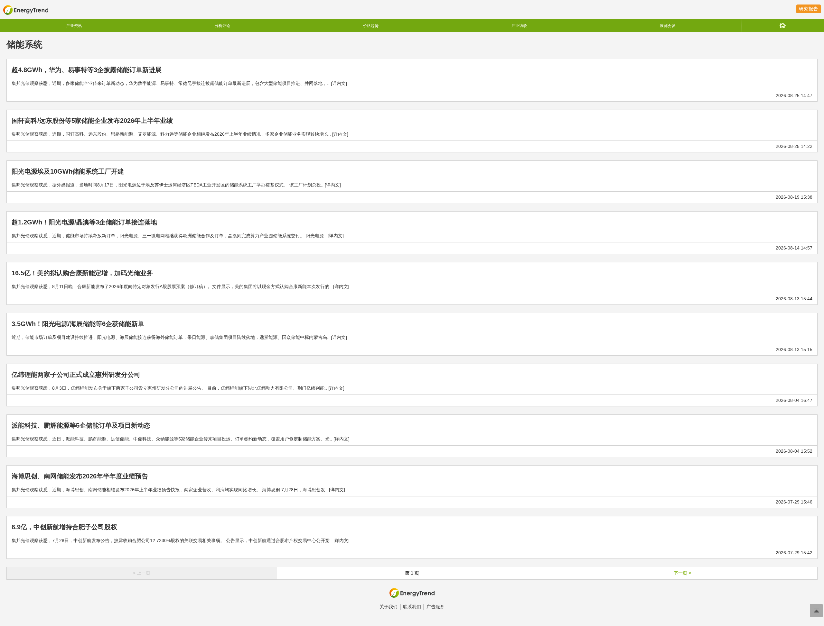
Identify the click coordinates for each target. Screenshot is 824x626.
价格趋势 (371, 25)
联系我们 (412, 606)
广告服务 (435, 606)
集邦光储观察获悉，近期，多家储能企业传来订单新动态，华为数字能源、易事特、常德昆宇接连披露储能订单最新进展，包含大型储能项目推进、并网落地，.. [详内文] (179, 83)
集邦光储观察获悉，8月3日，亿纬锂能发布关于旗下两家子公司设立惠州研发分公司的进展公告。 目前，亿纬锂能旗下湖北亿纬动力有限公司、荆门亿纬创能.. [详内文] (178, 388)
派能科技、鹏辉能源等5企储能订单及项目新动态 (81, 425)
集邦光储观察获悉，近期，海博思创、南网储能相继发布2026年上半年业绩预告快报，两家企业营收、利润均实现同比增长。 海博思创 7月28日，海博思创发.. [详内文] (178, 489)
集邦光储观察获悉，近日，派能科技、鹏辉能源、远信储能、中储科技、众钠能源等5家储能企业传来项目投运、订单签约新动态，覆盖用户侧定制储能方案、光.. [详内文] (181, 438)
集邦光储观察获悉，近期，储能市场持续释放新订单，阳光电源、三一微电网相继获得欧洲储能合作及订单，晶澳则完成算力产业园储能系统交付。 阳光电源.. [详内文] (178, 235)
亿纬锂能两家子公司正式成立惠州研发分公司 (76, 374)
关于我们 (388, 606)
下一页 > (682, 573)
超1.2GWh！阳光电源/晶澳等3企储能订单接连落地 (84, 222)
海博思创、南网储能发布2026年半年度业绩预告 (80, 476)
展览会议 (667, 25)
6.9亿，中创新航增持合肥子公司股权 (64, 527)
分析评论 (222, 25)
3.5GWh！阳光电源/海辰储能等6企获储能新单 (78, 323)
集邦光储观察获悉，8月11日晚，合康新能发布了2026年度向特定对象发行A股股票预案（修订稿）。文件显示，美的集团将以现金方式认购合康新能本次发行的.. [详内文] (180, 286)
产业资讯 (74, 25)
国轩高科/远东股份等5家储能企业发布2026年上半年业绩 (92, 120)
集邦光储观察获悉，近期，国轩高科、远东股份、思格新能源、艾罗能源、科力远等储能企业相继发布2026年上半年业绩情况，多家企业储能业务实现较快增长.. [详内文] (180, 134)
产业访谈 (519, 25)
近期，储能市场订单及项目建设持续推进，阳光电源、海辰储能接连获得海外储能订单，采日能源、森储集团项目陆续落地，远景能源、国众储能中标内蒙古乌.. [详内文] (179, 337)
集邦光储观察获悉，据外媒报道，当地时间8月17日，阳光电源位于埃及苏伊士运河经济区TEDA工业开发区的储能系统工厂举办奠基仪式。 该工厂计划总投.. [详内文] (176, 184)
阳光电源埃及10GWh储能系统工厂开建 (68, 171)
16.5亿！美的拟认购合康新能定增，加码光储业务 (82, 273)
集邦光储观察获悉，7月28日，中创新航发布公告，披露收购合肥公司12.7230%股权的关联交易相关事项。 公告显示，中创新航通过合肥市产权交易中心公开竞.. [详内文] (181, 540)
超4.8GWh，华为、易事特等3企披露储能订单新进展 (87, 69)
